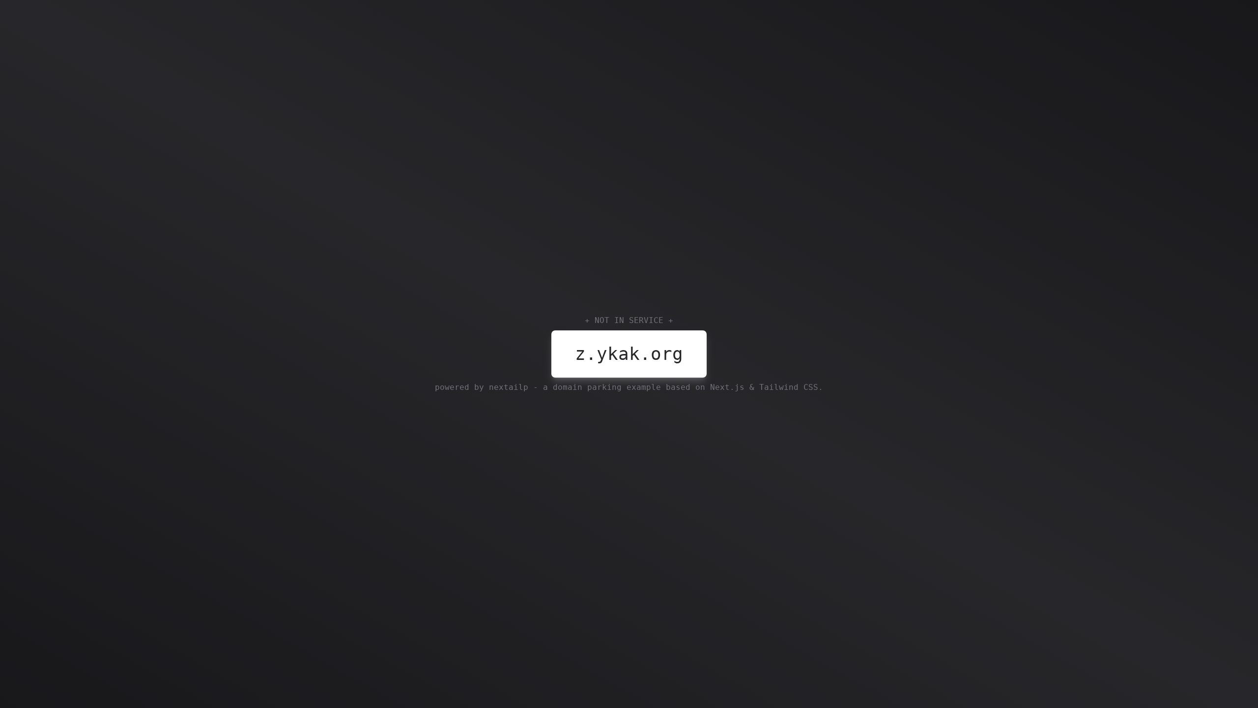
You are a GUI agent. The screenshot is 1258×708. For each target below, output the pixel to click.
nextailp (508, 387)
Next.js (727, 387)
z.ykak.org (629, 354)
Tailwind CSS (788, 387)
